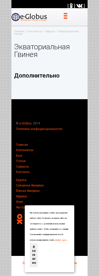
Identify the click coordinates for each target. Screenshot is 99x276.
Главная (22, 145)
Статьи (21, 161)
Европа (21, 180)
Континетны (25, 150)
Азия (19, 202)
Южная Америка (28, 191)
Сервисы (22, 166)
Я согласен (34, 255)
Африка (21, 196)
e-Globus (25, 123)
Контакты (23, 172)
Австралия (23, 207)
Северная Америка (30, 185)
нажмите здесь (61, 240)
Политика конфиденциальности (39, 129)
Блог (19, 155)
